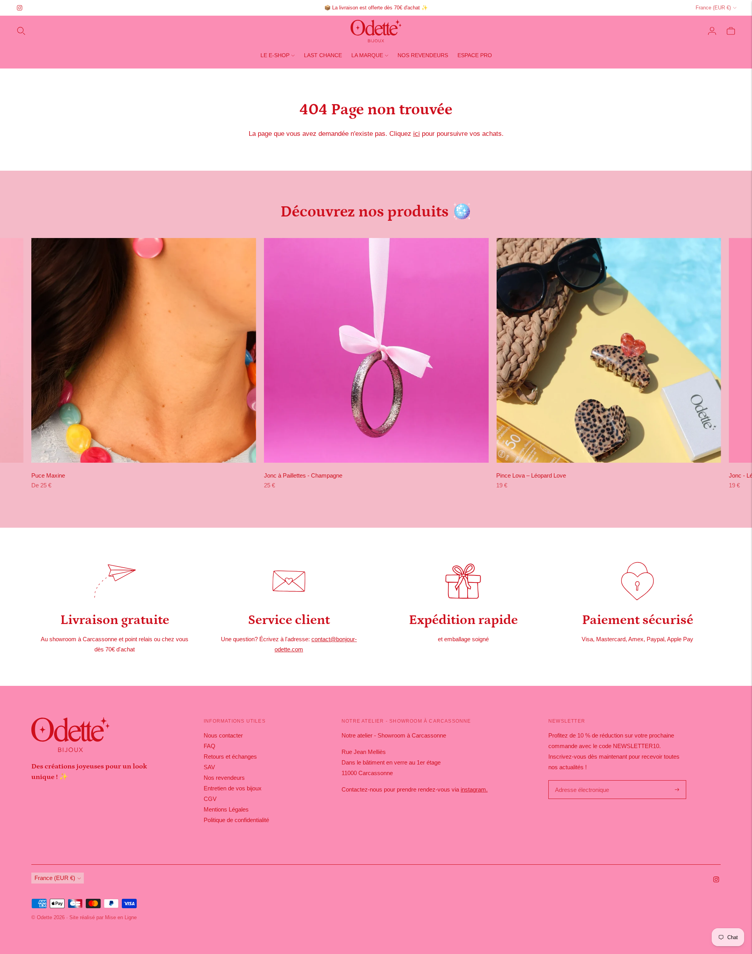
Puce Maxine (48, 475)
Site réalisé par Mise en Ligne (103, 917)
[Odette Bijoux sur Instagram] (19, 8)
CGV (210, 798)
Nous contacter (223, 735)
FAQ (209, 746)
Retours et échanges (230, 756)
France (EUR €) (713, 8)
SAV (209, 767)
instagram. (474, 789)
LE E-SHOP (274, 55)
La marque (367, 55)
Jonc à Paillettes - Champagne (303, 475)
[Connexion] (712, 31)
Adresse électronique (580, 781)
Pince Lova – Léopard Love (531, 475)
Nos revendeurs (423, 55)
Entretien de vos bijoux (233, 788)
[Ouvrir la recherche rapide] (21, 31)
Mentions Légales (226, 809)
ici (416, 133)
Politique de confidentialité (236, 820)
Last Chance (323, 55)
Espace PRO (474, 55)
